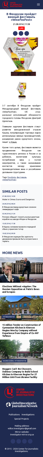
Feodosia (11, 177)
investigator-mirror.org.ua (22, 434)
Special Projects (21, 419)
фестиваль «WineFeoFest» (14, 178)
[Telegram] (26, 33)
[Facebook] (15, 33)
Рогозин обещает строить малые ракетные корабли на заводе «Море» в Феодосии (20, 218)
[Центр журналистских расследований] (13, 5)
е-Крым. (13, 142)
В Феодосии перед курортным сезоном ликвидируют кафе (19, 208)
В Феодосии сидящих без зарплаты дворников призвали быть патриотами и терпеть (20, 239)
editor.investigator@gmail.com (22, 428)
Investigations (28, 414)
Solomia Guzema (8, 361)
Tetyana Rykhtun (9, 317)
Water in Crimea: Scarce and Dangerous (18, 199)
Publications (14, 414)
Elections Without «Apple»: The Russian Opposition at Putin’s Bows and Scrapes (20, 289)
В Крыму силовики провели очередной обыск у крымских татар (19, 228)
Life (21, 28)
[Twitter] (21, 33)
